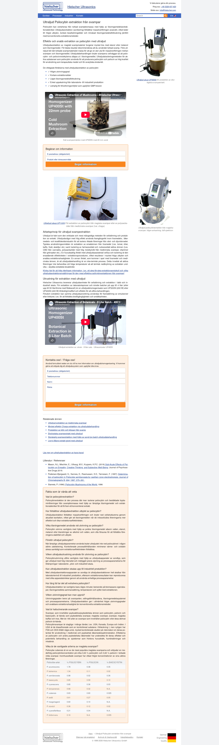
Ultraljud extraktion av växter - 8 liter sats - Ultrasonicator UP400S (85, 347)
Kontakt (79, 15)
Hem (91, 733)
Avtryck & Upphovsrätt (107, 737)
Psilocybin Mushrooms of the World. (81, 484)
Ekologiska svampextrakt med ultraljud (65, 433)
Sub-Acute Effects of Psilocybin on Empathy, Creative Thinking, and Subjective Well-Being (88, 466)
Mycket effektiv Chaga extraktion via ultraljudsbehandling (73, 426)
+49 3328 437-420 (168, 6)
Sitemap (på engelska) (85, 737)
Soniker (46, 15)
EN (171, 15)
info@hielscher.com (168, 10)
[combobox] (150, 15)
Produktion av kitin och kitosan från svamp (67, 429)
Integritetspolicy (127, 737)
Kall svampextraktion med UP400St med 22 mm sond (85, 140)
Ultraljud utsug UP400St (146, 79)
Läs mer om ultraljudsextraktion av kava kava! (63, 452)
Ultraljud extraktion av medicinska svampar (67, 422)
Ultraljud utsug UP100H (54, 223)
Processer (57, 15)
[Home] (53, 6)
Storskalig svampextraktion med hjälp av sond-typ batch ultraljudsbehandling (82, 437)
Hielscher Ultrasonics (81, 6)
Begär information (86, 164)
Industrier (69, 15)
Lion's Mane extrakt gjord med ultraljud (65, 440)
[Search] (166, 15)
